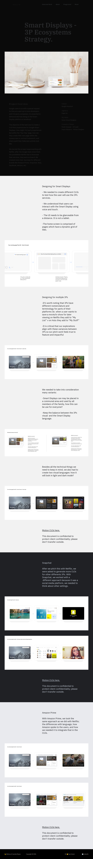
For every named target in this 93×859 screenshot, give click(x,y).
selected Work (47, 4)
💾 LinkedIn (85, 854)
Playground (67, 4)
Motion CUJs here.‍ (51, 680)
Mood (76, 4)
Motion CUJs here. (51, 530)
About (58, 4)
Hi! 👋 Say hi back (70, 854)
